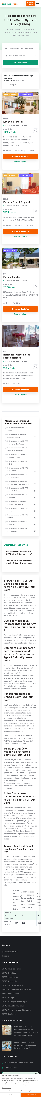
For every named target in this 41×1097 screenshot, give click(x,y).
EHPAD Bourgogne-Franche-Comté (16, 989)
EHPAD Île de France (10, 977)
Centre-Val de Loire (12, 32)
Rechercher (22, 63)
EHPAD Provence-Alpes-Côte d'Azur (16, 1010)
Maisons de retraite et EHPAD (21, 429)
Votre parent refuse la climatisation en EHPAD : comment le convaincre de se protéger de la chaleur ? (26, 1031)
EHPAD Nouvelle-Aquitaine (13, 1006)
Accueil (10, 29)
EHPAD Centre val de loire (12, 985)
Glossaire (5, 956)
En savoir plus (20, 162)
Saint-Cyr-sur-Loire (20, 35)
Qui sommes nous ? (9, 952)
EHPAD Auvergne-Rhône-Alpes (14, 1002)
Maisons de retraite (23, 29)
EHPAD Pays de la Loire (11, 994)
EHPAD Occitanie (9, 1014)
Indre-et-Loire (29, 32)
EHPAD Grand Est (9, 973)
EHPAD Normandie (9, 981)
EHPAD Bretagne (8, 998)
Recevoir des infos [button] (20, 156)
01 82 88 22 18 (11, 1068)
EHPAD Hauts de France (11, 969)
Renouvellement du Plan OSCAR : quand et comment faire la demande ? (25, 1045)
